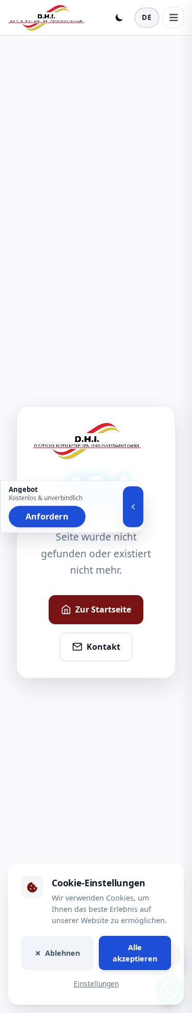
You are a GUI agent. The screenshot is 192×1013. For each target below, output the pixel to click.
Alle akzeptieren (135, 953)
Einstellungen (96, 984)
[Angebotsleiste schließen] (133, 506)
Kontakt (103, 646)
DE (147, 17)
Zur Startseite (103, 609)
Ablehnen (62, 953)
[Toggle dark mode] (119, 17)
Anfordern (47, 516)
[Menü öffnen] (173, 17)
